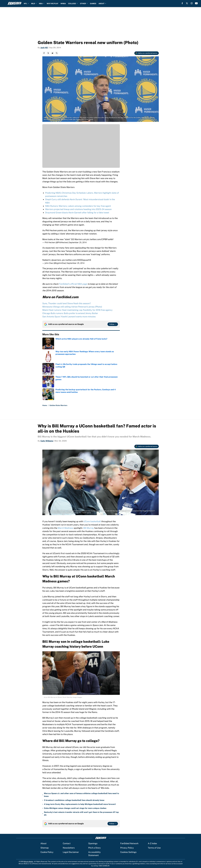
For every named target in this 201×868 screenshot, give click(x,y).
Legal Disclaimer (71, 852)
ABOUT (101, 3)
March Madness (65, 528)
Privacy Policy (127, 848)
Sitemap (44, 848)
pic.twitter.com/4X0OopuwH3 (76, 260)
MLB (33, 3)
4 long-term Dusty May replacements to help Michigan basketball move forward (80, 804)
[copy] (56, 53)
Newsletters (69, 848)
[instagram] (192, 3)
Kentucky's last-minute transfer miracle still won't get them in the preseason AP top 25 (81, 813)
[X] (187, 3)
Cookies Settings (128, 852)
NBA (41, 3)
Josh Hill (44, 47)
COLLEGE (72, 3)
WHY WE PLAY (52, 3)
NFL (25, 3)
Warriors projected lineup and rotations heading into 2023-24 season (78, 209)
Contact (67, 843)
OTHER (83, 3)
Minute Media (28, 861)
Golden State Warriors (58, 405)
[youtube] (196, 3)
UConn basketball (92, 521)
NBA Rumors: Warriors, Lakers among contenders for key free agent (78, 206)
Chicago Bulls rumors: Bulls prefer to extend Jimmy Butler (70, 313)
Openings (92, 843)
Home (44, 405)
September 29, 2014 (77, 242)
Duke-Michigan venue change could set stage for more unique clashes (75, 808)
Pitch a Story (94, 848)
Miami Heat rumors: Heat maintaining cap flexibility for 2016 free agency (77, 310)
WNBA (63, 3)
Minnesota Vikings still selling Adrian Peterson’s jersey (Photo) (72, 306)
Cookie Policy (46, 852)
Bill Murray (88, 528)
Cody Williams (46, 441)
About (43, 843)
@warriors (56, 260)
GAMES (93, 3)
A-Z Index (152, 843)
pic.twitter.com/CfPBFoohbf (99, 239)
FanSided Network (129, 843)
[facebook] (182, 3)
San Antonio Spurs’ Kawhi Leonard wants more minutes (69, 316)
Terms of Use (154, 848)
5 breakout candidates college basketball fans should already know (74, 800)
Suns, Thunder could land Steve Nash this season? (66, 303)
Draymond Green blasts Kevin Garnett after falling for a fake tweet (77, 212)
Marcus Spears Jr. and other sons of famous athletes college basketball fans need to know (81, 794)
